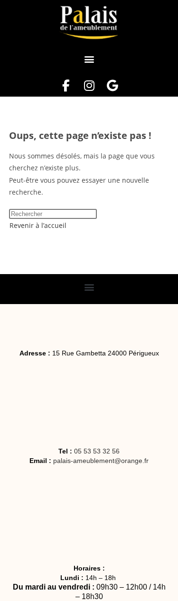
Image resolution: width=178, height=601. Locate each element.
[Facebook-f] (66, 86)
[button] (89, 59)
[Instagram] (89, 86)
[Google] (112, 86)
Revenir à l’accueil (37, 225)
